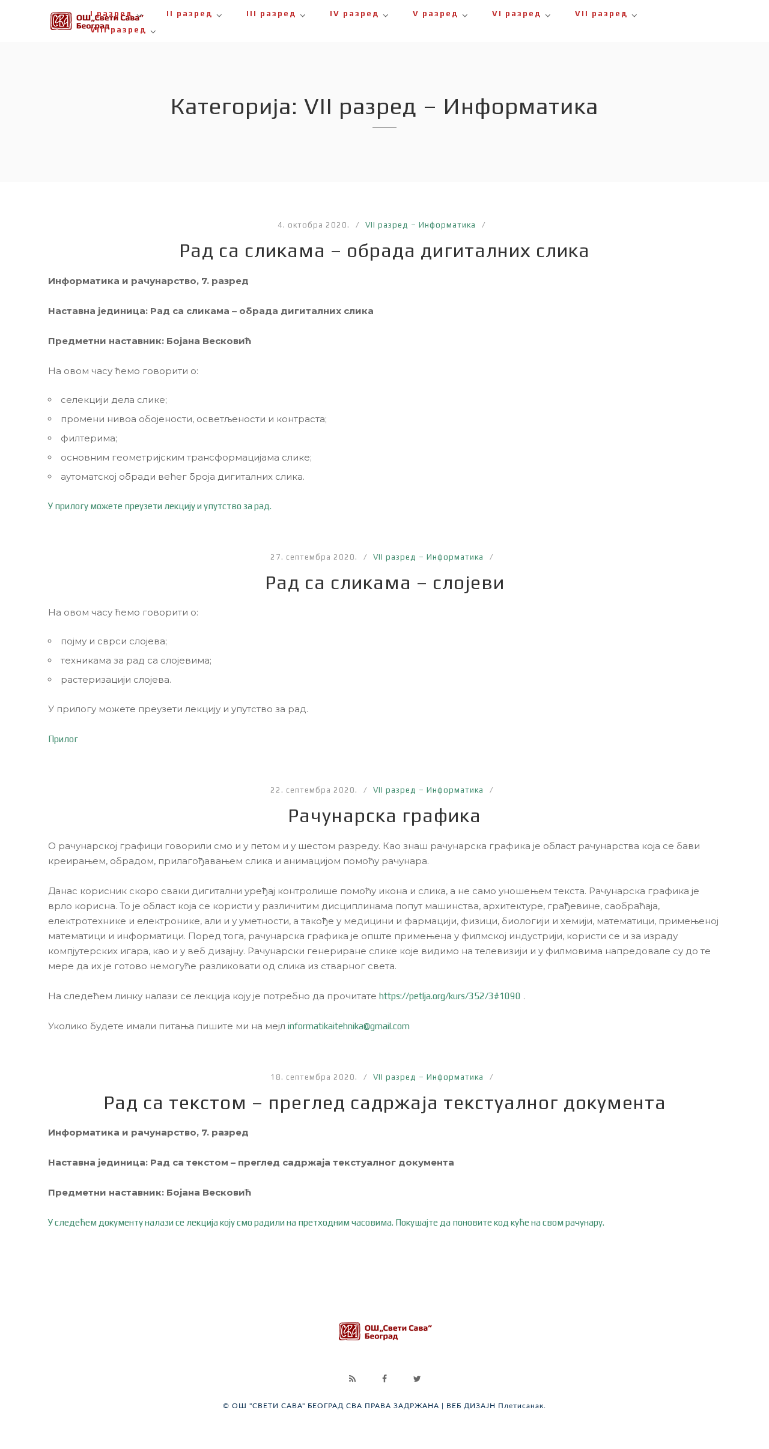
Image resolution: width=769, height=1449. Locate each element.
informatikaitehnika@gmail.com (349, 1026)
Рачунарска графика (384, 815)
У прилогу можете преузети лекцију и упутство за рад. (160, 506)
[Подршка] (384, 1346)
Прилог (63, 739)
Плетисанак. (522, 1405)
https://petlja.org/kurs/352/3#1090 (450, 996)
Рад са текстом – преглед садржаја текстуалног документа (384, 1102)
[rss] (352, 1379)
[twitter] (417, 1379)
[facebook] (384, 1379)
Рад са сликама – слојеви (385, 582)
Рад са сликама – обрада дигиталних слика (384, 250)
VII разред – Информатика (420, 224)
